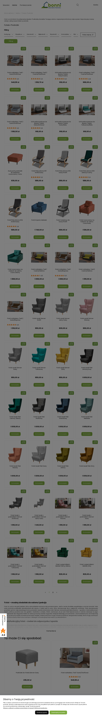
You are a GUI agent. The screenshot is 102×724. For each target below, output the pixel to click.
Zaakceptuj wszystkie (58, 712)
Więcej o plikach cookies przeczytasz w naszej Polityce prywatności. (25, 708)
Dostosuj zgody (42, 712)
